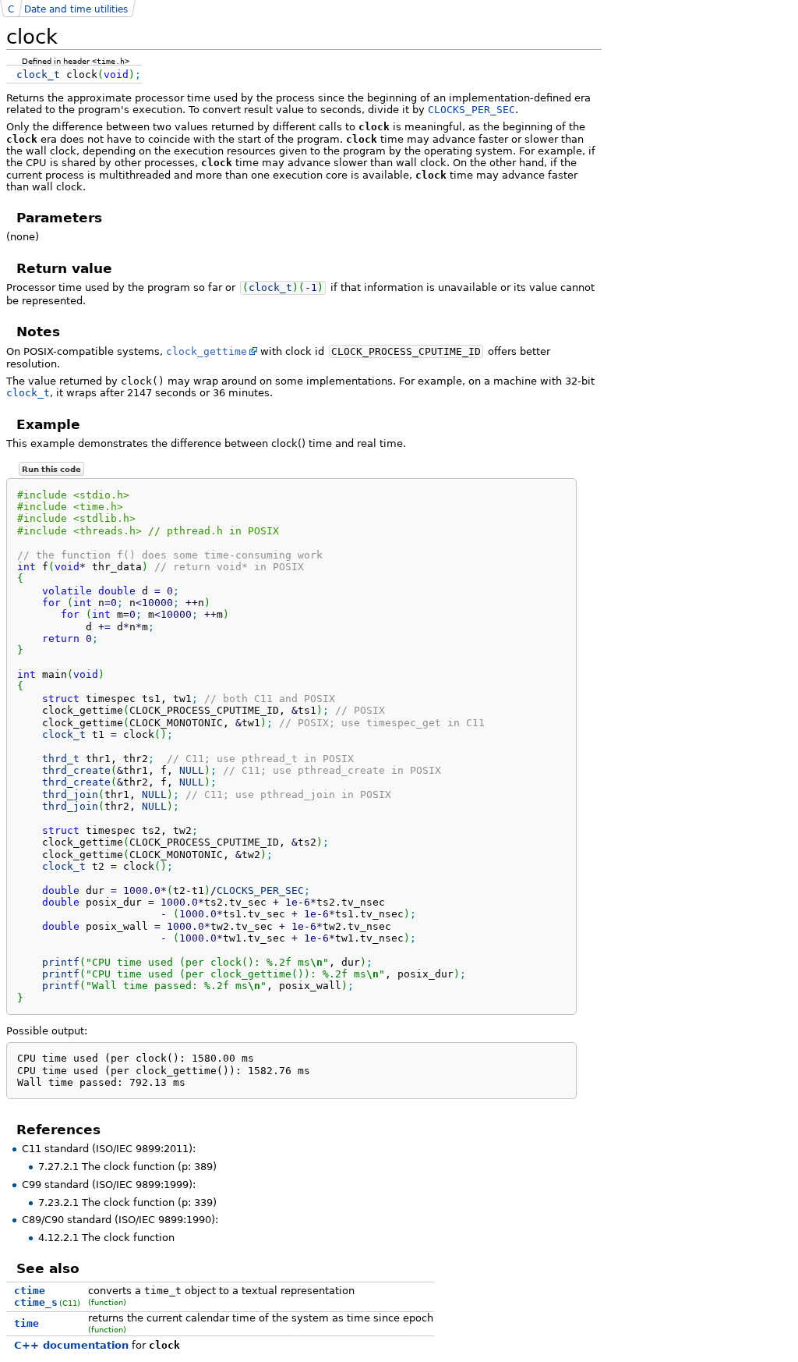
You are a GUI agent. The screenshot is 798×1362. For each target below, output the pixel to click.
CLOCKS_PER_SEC (471, 109)
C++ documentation (71, 1345)
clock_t (28, 393)
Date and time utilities (76, 9)
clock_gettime (206, 351)
